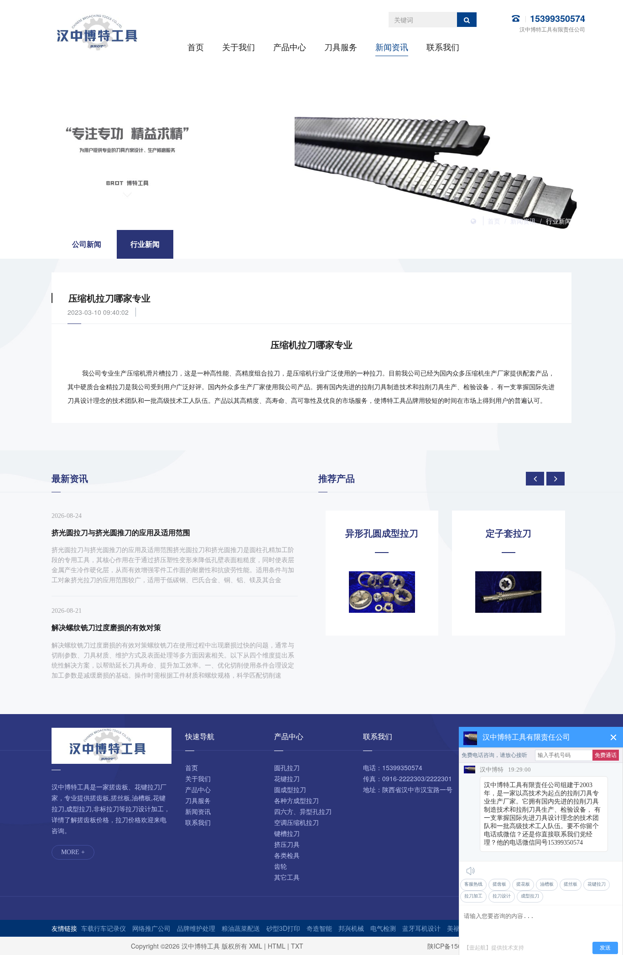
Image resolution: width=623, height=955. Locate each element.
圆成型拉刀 (290, 789)
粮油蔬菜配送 (241, 928)
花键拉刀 (287, 778)
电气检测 (383, 928)
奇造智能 (319, 928)
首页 (195, 46)
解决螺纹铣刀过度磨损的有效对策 (106, 627)
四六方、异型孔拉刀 (303, 811)
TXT (297, 945)
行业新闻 (558, 220)
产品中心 (289, 46)
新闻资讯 (391, 46)
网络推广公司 (151, 928)
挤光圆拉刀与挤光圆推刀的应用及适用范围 (121, 532)
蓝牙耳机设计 (421, 928)
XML (255, 945)
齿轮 (280, 866)
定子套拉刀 (508, 533)
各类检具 (287, 855)
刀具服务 (340, 46)
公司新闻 (86, 244)
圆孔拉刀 (287, 767)
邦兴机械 (351, 928)
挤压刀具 (287, 844)
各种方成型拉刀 (296, 800)
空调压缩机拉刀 (296, 822)
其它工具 (287, 877)
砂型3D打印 (283, 928)
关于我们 (238, 46)
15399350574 (557, 18)
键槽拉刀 (287, 833)
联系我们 (442, 46)
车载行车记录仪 (103, 928)
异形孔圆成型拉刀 (381, 533)
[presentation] (535, 478)
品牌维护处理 (196, 928)
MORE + (73, 852)
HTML (277, 945)
